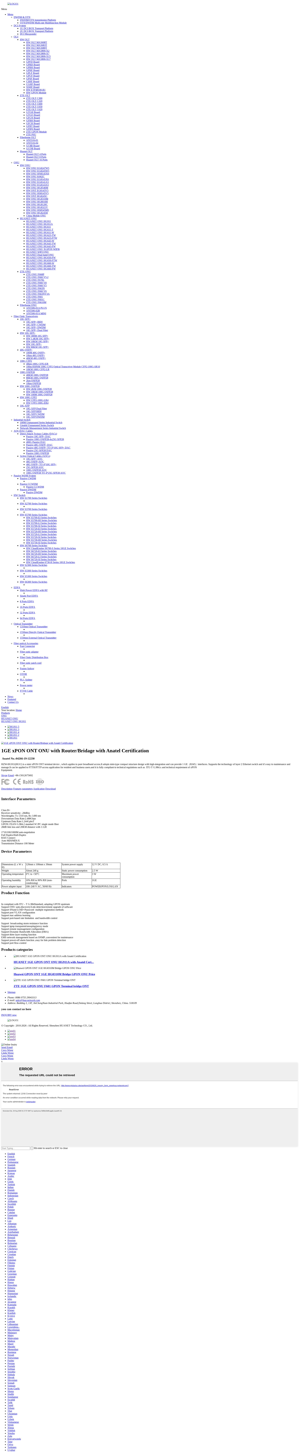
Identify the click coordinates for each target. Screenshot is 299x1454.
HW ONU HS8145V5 (37, 193)
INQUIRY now (9, 1015)
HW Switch (19, 495)
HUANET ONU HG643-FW (41, 246)
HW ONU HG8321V (37, 207)
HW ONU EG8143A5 (37, 185)
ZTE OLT (25, 95)
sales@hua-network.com (28, 1000)
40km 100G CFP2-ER (37, 363)
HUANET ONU (28, 218)
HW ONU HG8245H (37, 213)
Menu (10, 14)
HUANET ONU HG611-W (40, 232)
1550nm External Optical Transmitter (38, 637)
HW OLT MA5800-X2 (37, 50)
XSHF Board (32, 87)
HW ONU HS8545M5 (37, 210)
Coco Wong (7, 1050)
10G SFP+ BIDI (34, 322)
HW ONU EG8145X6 (37, 179)
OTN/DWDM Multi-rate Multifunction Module (43, 22)
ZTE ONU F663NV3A (38, 294)
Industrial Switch (22, 419)
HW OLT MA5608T (36, 42)
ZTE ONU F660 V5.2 (37, 277)
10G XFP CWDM (35, 414)
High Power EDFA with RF (34, 590)
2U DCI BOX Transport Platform (36, 31)
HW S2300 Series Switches (33, 565)
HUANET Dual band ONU (40, 254)
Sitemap (11, 992)
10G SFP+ (25, 319)
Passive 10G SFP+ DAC (38, 436)
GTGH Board (33, 112)
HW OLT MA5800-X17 (38, 59)
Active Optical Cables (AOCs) (35, 456)
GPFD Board (32, 62)
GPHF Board (32, 70)
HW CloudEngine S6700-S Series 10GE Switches (51, 548)
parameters (27, 788)
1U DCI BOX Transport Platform (36, 28)
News (10, 696)
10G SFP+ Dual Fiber (37, 330)
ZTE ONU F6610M (36, 302)
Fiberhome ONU (28, 305)
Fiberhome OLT (28, 137)
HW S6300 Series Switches (33, 582)
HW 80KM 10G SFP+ (37, 347)
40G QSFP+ (26, 350)
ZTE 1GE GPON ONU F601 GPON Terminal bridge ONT (51, 986)
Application (39, 788)
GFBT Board (32, 126)
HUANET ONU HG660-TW (41, 266)
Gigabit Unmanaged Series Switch (37, 425)
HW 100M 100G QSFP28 (39, 394)
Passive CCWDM (29, 484)
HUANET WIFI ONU (37, 252)
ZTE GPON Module (36, 131)
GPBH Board (33, 67)
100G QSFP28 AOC (36, 470)
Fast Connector (27, 646)
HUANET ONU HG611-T (39, 229)
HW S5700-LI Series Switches (41, 523)
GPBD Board (33, 64)
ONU (16, 162)
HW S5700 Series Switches (33, 514)
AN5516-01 (32, 140)
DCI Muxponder (28, 34)
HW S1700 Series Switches (33, 498)
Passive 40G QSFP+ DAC (39, 445)
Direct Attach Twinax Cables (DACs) (38, 433)
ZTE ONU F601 (34, 296)
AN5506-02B (33, 310)
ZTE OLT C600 (34, 104)
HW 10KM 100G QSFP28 (39, 391)
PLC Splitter (26, 679)
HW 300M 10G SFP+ (37, 336)
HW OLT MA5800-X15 (38, 56)
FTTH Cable (26, 691)
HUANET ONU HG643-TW (41, 243)
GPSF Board (32, 78)
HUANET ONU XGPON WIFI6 (43, 249)
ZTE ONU (25, 271)
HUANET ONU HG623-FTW (41, 238)
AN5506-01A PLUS (36, 308)
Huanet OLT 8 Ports (36, 157)
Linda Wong (7, 1053)
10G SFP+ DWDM (36, 327)
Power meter (26, 685)
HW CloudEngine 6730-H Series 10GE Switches (50, 562)
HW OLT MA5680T (36, 48)
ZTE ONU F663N (35, 288)
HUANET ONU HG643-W (40, 240)
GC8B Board (32, 145)
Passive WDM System (25, 475)
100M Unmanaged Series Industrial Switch (41, 422)
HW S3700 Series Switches (33, 509)
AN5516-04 (32, 143)
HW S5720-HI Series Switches (41, 531)
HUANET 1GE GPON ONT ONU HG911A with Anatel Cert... (54, 962)
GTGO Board (33, 115)
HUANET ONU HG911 (38, 221)
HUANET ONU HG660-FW (41, 268)
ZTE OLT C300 (34, 98)
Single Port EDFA (29, 596)
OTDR (23, 674)
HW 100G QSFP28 (30, 386)
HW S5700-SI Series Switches (41, 526)
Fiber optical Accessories (26, 643)
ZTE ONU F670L (35, 280)
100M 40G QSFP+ (35, 352)
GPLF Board (32, 73)
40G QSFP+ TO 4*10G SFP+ (41, 464)
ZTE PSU (31, 134)
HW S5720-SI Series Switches (41, 537)
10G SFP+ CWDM (35, 324)
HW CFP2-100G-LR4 (37, 400)
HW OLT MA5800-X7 (37, 53)
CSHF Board (32, 81)
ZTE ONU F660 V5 (36, 285)
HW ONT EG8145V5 (37, 190)
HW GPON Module (36, 92)
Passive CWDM (28, 478)
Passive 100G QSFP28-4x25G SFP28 (45, 439)
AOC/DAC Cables (23, 431)
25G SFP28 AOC (35, 467)
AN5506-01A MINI (36, 313)
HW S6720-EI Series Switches (41, 551)
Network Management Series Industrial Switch (43, 428)
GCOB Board (33, 148)
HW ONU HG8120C (37, 204)
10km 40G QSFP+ (35, 355)
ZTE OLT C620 (34, 109)
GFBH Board (33, 120)
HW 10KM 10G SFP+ (37, 341)
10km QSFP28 (33, 383)
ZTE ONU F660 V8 (36, 282)
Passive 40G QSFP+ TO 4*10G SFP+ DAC (48, 447)
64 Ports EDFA (27, 618)
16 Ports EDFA (27, 607)
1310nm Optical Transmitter (33, 626)
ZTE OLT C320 (34, 101)
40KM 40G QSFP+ (36, 358)
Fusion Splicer (27, 668)
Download (50, 788)
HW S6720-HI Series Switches (41, 554)
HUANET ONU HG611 (38, 227)
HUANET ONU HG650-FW (41, 257)
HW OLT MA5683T (36, 45)
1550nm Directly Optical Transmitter (38, 632)
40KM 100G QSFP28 (37, 375)
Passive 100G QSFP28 (37, 453)
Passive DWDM (28, 489)
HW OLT (25, 39)
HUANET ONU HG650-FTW (41, 260)
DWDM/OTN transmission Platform (38, 20)
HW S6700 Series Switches (33, 545)
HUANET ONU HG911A (39, 224)
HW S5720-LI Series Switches (41, 534)
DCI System (20, 25)
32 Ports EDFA (27, 612)
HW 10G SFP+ (27, 333)
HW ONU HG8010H (37, 201)
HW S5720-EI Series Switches (41, 528)
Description (7, 788)
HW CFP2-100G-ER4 (37, 403)
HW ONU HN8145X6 (37, 173)
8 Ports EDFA (27, 601)
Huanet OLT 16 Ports (36, 159)
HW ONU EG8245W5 (37, 171)
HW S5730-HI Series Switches (41, 540)
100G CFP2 (26, 361)
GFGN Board (33, 117)
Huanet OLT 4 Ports (36, 154)
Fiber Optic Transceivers (26, 316)
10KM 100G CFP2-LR (37, 369)
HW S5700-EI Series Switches (41, 517)
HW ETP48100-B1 (35, 90)
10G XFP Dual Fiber (36, 408)
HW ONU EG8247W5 (37, 168)
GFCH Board (33, 123)
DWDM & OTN (22, 17)
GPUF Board (32, 76)
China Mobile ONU (36, 215)
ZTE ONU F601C (35, 299)
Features (17, 788)
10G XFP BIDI (33, 411)
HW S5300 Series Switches (33, 576)
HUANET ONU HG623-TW (41, 235)
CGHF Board (33, 84)
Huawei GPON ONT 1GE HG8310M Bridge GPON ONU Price (54, 974)
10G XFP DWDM (35, 417)
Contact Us (13, 702)
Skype (4, 775)
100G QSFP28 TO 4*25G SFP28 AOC (46, 473)
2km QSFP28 (33, 380)
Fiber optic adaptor (29, 651)
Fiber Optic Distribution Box (34, 657)
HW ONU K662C (35, 176)
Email (11, 775)
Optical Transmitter (23, 623)
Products (5, 713)
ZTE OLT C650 (34, 106)
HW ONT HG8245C (36, 196)
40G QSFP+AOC (35, 461)
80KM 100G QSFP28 (37, 377)
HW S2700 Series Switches (33, 503)
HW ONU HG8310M (37, 199)
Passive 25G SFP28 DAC (39, 450)
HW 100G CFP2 (28, 397)
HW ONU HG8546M (37, 187)
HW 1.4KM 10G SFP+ (37, 338)
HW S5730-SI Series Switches (41, 542)
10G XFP (25, 405)
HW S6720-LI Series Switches (41, 556)
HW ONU (25, 165)
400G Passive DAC (36, 442)
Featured (11, 699)
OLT (16, 36)
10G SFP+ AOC (34, 459)
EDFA (17, 587)
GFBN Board (33, 129)
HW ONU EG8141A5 (37, 182)
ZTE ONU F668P (35, 274)
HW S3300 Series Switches (33, 570)
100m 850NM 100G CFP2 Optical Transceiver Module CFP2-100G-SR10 (63, 366)
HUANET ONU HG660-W (40, 263)
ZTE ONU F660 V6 (36, 291)
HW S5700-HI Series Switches (41, 520)
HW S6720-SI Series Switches (41, 559)
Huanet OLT (26, 151)
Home (19, 710)
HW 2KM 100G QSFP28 (39, 389)
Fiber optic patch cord (30, 663)
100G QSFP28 (27, 372)
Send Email (7, 1047)
